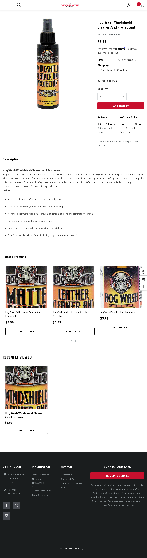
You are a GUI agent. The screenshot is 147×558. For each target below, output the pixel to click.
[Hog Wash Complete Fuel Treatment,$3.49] (121, 287)
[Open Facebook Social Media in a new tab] (6, 505)
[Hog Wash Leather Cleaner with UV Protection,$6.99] (74, 287)
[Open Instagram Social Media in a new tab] (6, 516)
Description (11, 159)
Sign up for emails (117, 475)
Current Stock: (107, 80)
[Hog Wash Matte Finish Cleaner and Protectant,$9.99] (26, 287)
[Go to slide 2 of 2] (75, 341)
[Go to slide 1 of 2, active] (71, 341)
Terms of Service (126, 504)
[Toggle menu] (5, 4)
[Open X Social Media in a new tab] (16, 505)
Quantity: (102, 88)
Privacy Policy (106, 504)
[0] (142, 5)
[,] (26, 387)
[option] (26, 400)
